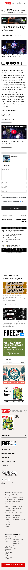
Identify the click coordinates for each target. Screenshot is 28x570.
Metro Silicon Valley (8, 505)
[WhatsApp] (18, 63)
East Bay (7, 522)
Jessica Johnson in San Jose (21, 220)
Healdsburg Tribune (17, 497)
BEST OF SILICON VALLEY (8, 461)
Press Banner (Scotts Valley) (17, 509)
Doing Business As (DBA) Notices (8, 553)
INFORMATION (5, 435)
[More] (21, 63)
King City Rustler (16, 501)
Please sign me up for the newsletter (11, 201)
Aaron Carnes (7, 35)
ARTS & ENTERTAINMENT (8, 453)
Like (23, 359)
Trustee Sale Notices (8, 557)
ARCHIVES (17, 416)
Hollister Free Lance (17, 499)
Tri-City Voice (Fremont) (18, 519)
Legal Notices (7, 542)
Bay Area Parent (7, 518)
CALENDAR (4, 465)
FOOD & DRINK (5, 457)
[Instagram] (6, 479)
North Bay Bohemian (8, 509)
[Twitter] (11, 63)
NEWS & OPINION (6, 449)
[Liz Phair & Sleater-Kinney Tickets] (15, 288)
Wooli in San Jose (6, 219)
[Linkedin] (14, 63)
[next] (5, 11)
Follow (22, 362)
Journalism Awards (18, 539)
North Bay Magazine (7, 525)
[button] (25, 3)
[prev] (2, 11)
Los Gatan (15, 504)
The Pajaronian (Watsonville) (16, 516)
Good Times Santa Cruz (8, 500)
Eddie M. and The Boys (9, 111)
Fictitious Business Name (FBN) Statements (8, 547)
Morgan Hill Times (17, 506)
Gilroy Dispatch (16, 495)
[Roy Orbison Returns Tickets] (15, 314)
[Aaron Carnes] (6, 158)
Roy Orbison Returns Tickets (11, 305)
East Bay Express (7, 496)
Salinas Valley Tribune (18, 513)
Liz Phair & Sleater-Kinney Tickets (12, 278)
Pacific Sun (8, 513)
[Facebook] (7, 63)
